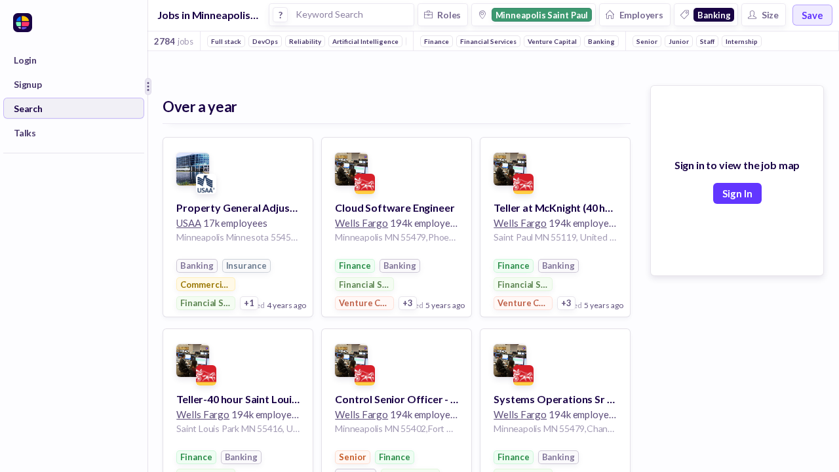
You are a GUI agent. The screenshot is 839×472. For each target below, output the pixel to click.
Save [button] (812, 15)
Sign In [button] (737, 193)
